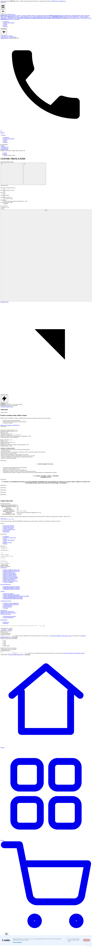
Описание (3, 406)
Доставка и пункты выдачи (9, 537)
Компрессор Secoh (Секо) (9, 572)
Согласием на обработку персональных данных (61, 635)
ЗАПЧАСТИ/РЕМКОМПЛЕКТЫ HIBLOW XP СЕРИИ (16, 596)
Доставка (5, 23)
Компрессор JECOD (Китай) (9, 574)
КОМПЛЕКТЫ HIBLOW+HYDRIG (11, 587)
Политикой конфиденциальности (15, 654)
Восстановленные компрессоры (10, 580)
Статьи (2, 35)
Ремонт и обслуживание (8, 22)
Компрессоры (4, 567)
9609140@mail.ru (4, 38)
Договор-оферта (36, 627)
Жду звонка (27, 654)
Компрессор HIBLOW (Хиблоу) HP (11, 571)
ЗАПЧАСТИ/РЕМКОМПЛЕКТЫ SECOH (12, 597)
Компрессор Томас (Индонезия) (10, 577)
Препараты (5, 623)
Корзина (2, 145)
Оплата (5, 25)
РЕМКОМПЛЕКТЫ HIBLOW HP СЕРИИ (13, 598)
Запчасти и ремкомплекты (9, 529)
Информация (3, 28)
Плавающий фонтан (8, 605)
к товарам (9, 629)
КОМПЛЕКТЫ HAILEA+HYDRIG (11, 586)
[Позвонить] (46, 129)
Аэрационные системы (8, 527)
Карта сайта (43, 627)
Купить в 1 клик (4, 394)
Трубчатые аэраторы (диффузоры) (11, 603)
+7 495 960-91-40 (54, 1)
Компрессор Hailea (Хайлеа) (9, 573)
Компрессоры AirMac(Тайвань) (10, 578)
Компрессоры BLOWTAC (9, 579)
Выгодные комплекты (6, 584)
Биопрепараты (6, 530)
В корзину (4, 629)
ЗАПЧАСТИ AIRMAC (8, 593)
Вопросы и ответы (8, 35)
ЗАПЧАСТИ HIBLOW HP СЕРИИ (11, 594)
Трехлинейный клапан (8, 617)
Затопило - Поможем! (8, 582)
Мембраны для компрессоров (7, 611)
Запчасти (3, 591)
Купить (46, 210)
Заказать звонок (4, 565)
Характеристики (9, 406)
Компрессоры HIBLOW (8, 525)
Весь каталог (6, 531)
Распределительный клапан (9, 616)
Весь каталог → (12, 14)
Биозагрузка (6, 622)
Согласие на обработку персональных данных (9, 627)
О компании (6, 21)
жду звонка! (14, 637)
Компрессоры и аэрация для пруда (8, 612)
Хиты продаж (4, 610)
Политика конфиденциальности (25, 627)
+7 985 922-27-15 (62, 1)
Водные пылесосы (7, 606)
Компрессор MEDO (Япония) (10, 576)
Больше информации (17, 942)
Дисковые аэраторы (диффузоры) (11, 604)
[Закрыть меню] (1, 135)
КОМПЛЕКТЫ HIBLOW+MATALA (11, 589)
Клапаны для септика (8, 528)
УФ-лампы (5, 608)
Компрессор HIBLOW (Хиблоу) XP (11, 569)
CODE (43, 625)
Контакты (5, 26)
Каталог (3, 9)
